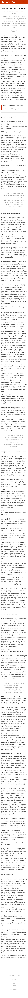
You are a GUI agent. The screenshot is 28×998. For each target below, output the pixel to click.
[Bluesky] (12, 979)
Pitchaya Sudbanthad (9, 11)
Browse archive (13, 967)
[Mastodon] (15, 979)
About (14, 981)
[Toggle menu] (26, 2)
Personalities (19, 11)
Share (13, 31)
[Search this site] (23, 2)
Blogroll (14, 985)
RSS (14, 983)
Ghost (16, 989)
